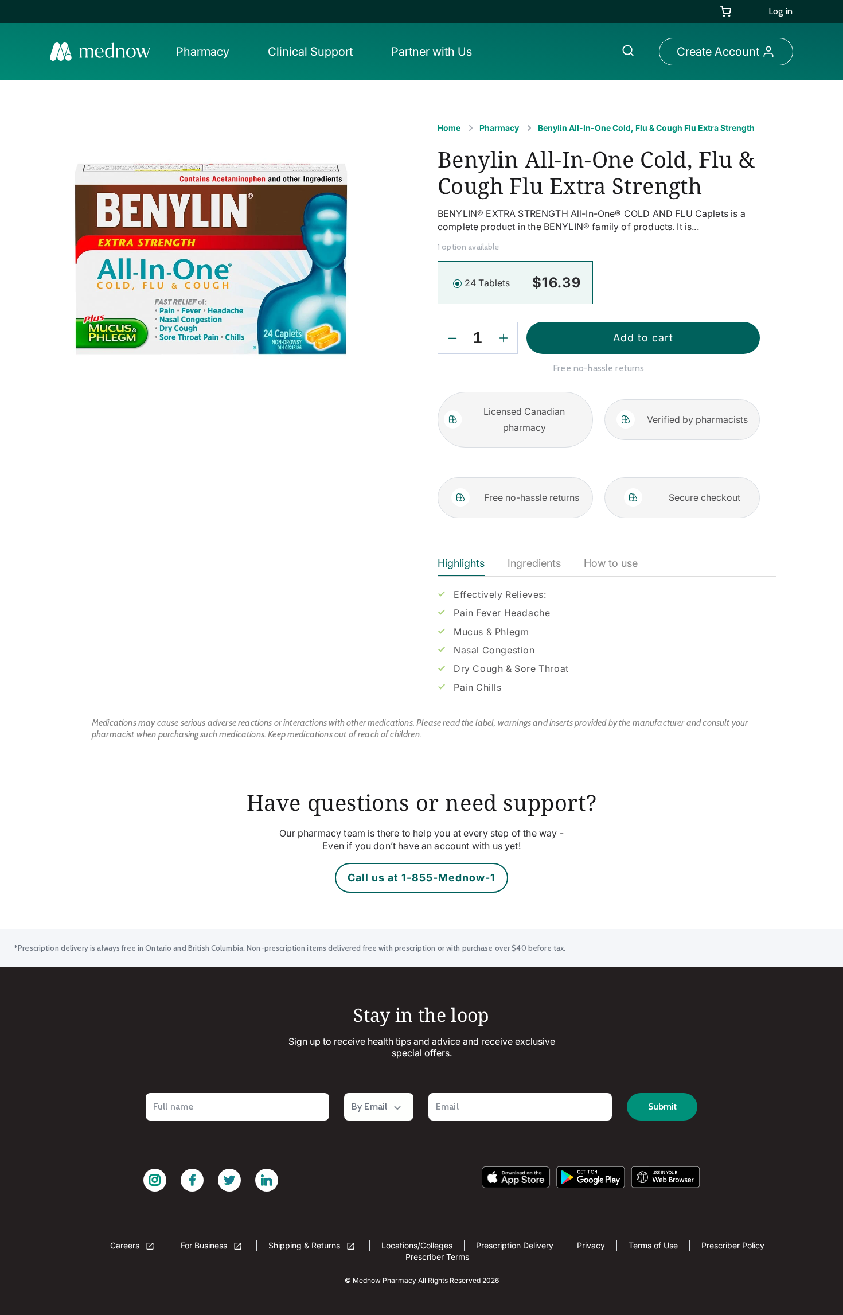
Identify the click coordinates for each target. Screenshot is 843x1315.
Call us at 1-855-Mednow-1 (421, 878)
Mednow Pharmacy (384, 1280)
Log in (780, 11)
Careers (126, 1245)
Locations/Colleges (416, 1245)
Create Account (718, 52)
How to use (611, 563)
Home (449, 128)
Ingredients (534, 563)
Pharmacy (499, 128)
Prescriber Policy (732, 1245)
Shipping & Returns (305, 1245)
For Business (205, 1245)
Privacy (591, 1245)
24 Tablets (487, 283)
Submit (662, 1106)
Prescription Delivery (514, 1245)
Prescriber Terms (437, 1257)
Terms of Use (653, 1245)
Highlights (461, 563)
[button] (206, 51)
